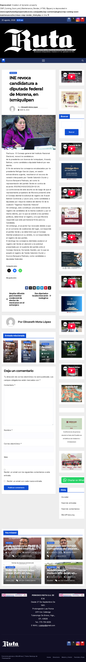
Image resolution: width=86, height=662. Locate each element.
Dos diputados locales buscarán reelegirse (40, 295)
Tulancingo (10, 567)
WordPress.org (67, 515)
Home (49, 657)
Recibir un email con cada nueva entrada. (24, 481)
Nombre (8, 430)
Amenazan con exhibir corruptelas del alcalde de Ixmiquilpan (62, 548)
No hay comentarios (23, 556)
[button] (83, 60)
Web (6, 457)
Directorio (56, 657)
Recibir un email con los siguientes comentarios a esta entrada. (27, 474)
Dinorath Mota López (29, 107)
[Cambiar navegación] (43, 60)
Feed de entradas (68, 503)
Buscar (64, 116)
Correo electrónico (13, 444)
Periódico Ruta (79, 657)
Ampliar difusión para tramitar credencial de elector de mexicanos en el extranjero (17, 299)
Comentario (9, 385)
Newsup (32, 656)
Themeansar (6, 658)
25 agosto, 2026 (14, 552)
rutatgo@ (42, 625)
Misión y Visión (67, 657)
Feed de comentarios (70, 509)
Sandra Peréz (27, 358)
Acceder (65, 497)
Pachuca (13, 73)
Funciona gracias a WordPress (13, 656)
